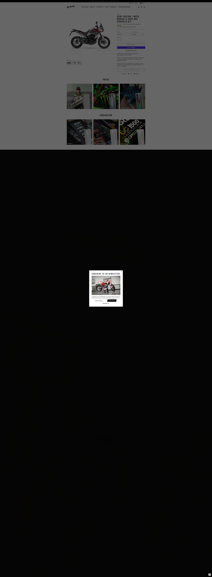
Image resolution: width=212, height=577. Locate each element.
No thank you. (106, 303)
